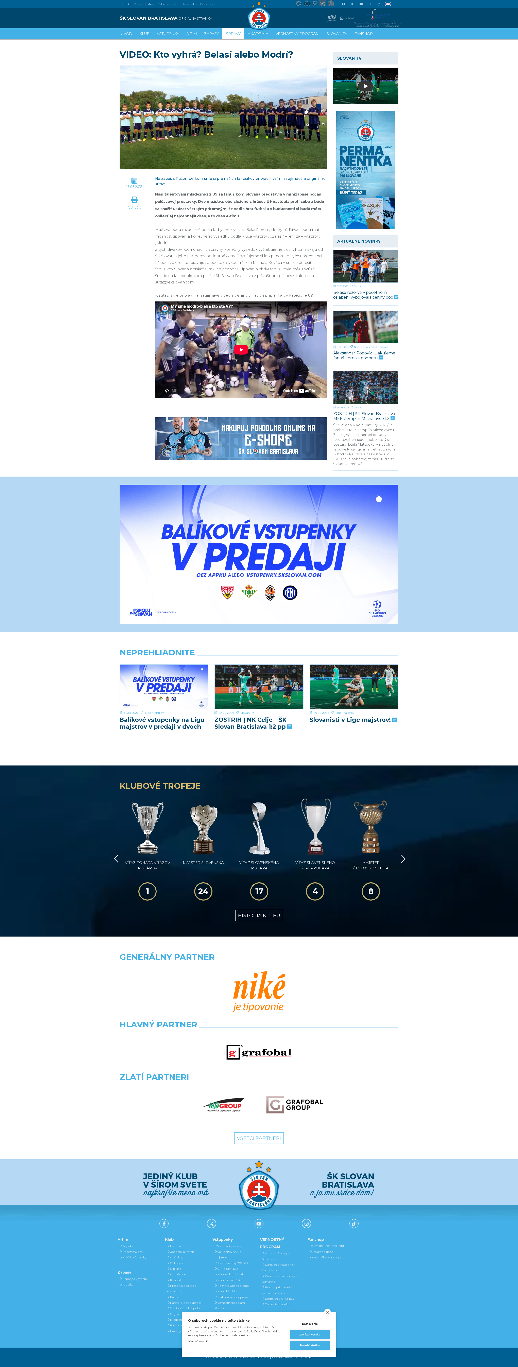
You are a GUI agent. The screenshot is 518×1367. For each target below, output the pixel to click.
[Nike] (258, 992)
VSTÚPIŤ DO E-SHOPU (328, 1246)
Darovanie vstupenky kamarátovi (278, 1267)
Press (137, 4)
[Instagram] (370, 4)
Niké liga (359, 346)
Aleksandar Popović (376, 346)
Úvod (126, 34)
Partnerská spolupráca (186, 1303)
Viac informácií (197, 1341)
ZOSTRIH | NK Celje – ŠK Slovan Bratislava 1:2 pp (250, 723)
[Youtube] (361, 4)
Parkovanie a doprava (232, 1297)
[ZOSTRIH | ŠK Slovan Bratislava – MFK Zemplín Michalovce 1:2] (365, 387)
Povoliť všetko (310, 1345)
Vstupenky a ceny (229, 1246)
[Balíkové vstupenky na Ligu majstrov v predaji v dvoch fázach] (164, 686)
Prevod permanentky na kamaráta (280, 1278)
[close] (327, 1312)
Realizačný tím (132, 1252)
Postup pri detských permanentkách (277, 1290)
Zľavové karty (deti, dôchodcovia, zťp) (228, 1277)
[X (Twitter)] (352, 4)
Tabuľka (127, 1284)
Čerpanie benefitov (278, 1304)
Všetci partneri (259, 1138)
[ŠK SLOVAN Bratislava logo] (259, 15)
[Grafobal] (259, 1052)
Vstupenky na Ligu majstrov (228, 1254)
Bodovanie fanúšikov (279, 1298)
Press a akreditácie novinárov (181, 1288)
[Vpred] (402, 858)
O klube (175, 1269)
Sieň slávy (176, 1257)
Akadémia (258, 34)
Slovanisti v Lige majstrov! (351, 719)
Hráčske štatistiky (134, 1257)
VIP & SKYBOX (227, 1269)
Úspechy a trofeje (182, 1252)
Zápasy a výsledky (134, 1279)
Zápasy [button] (211, 34)
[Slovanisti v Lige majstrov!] (354, 686)
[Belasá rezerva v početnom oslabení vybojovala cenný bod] (365, 266)
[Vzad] (115, 858)
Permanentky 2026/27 (232, 1263)
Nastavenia (310, 1323)
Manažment (178, 1274)
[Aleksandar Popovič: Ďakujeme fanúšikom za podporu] (365, 327)
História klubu (259, 915)
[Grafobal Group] (294, 1104)
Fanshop (206, 4)
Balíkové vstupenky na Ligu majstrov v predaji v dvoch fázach (162, 723)
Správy (233, 34)
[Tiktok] (379, 4)
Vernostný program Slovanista (229, 1305)
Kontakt (175, 1280)
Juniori (358, 286)
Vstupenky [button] (168, 34)
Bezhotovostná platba (233, 1286)
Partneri (175, 1297)
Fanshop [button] (364, 34)
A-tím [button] (191, 34)
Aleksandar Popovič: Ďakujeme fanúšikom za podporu (364, 355)
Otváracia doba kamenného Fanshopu (326, 1254)
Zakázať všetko (310, 1334)
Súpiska (127, 1246)
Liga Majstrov (154, 713)
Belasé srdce (188, 4)
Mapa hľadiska (227, 1291)
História (175, 1246)
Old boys (176, 1263)
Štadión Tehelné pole (185, 1308)
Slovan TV (360, 407)
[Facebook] (343, 4)
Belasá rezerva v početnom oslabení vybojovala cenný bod (363, 294)
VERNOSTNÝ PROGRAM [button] (297, 34)
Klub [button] (144, 34)
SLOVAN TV (337, 34)
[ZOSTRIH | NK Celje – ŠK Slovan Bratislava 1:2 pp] (258, 686)
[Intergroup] (223, 1104)
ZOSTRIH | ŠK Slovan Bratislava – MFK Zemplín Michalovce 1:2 (365, 416)
